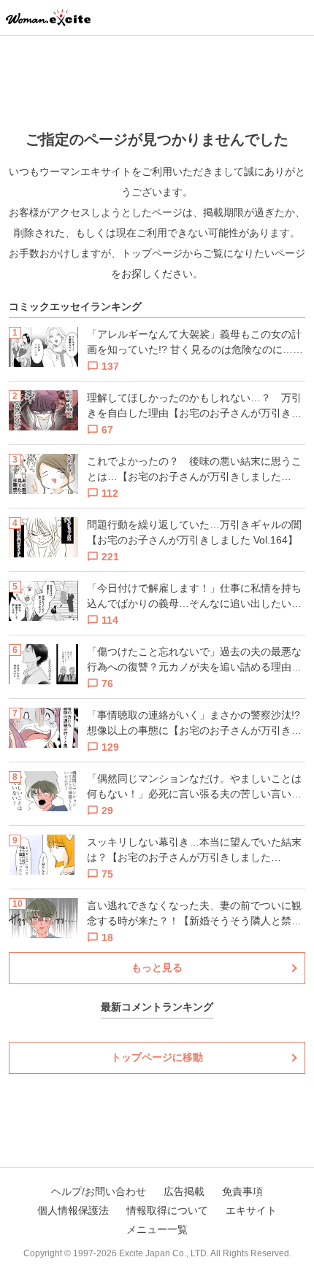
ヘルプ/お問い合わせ (98, 1191)
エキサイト (251, 1210)
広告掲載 (184, 1191)
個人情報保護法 (73, 1210)
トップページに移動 (157, 1057)
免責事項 (242, 1191)
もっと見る (157, 967)
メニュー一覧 (157, 1229)
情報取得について (167, 1210)
